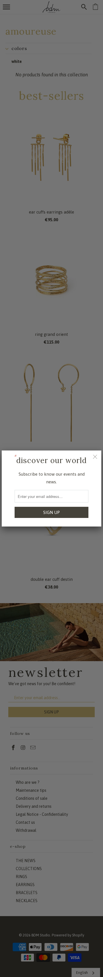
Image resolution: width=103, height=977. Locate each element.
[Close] (95, 456)
